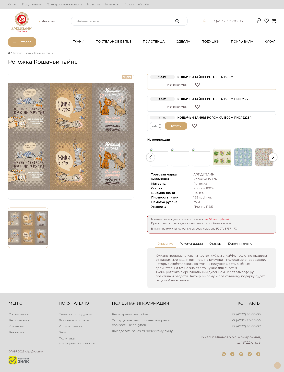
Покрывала (242, 41)
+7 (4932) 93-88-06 (246, 320)
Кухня (270, 41)
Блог (62, 332)
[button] (46, 21)
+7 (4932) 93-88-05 (246, 314)
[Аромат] (222, 157)
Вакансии (16, 332)
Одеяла (183, 41)
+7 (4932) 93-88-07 (246, 326)
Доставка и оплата (74, 320)
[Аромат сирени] (243, 157)
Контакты (16, 326)
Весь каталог (19, 320)
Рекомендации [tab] (191, 243)
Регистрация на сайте (130, 314)
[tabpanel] (212, 268)
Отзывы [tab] (215, 243)
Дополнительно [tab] (240, 243)
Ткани (78, 41)
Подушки (210, 41)
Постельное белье (113, 41)
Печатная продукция (76, 314)
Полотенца (154, 41)
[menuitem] (12, 4)
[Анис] (180, 157)
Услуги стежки (71, 326)
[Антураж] (201, 157)
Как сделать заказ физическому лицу (142, 331)
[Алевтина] (159, 157)
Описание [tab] (165, 243)
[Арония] (264, 157)
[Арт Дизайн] (25, 22)
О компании (19, 314)
